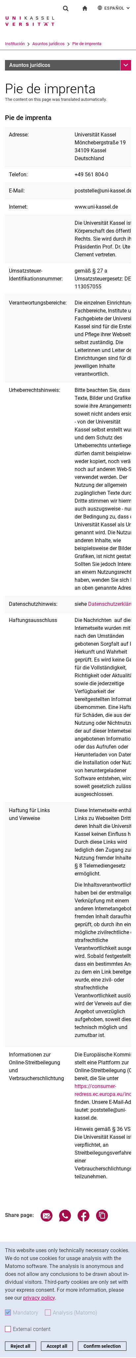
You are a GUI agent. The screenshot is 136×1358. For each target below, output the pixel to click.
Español (117, 8)
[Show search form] (65, 8)
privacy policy (39, 1298)
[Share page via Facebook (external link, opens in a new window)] (83, 1220)
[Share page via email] (46, 1220)
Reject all (20, 1346)
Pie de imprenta (86, 43)
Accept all (57, 1346)
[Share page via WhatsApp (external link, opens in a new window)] (65, 1220)
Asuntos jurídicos (48, 43)
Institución (15, 43)
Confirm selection (102, 1346)
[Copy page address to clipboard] (102, 1220)
